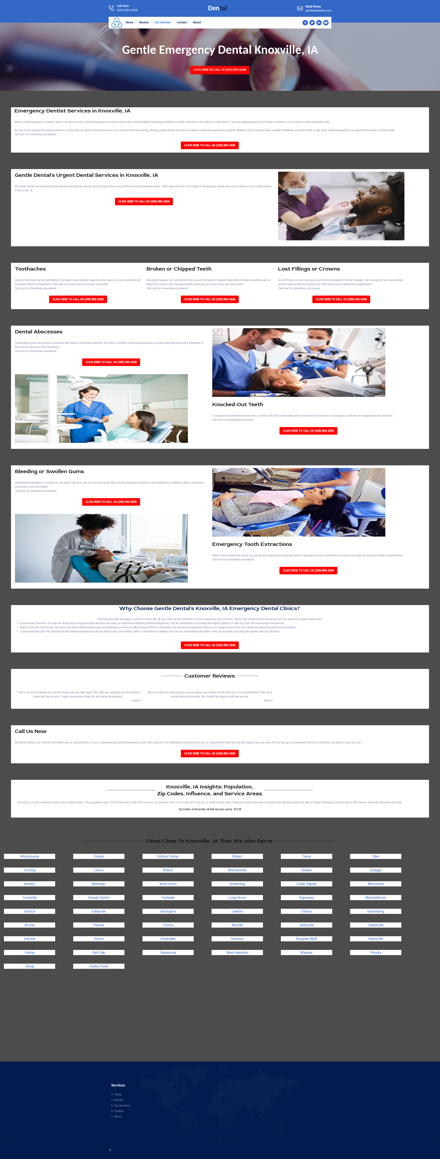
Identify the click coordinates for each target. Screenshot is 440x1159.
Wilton (168, 870)
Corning (29, 870)
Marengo (99, 884)
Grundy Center (98, 898)
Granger (376, 870)
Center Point (98, 966)
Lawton (237, 911)
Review (118, 1100)
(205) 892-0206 (127, 10)
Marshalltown (376, 898)
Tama (306, 856)
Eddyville (99, 911)
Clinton (168, 925)
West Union (168, 884)
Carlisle (29, 939)
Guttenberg (375, 911)
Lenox (98, 870)
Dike (375, 856)
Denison (237, 939)
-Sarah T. (136, 700)
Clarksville (376, 925)
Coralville (30, 898)
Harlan (30, 952)
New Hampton (237, 952)
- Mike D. (267, 700)
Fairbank (168, 898)
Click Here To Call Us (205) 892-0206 (220, 70)
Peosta (375, 952)
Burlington (168, 911)
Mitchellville (237, 870)
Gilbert (237, 856)
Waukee (306, 952)
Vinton (99, 939)
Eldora (306, 911)
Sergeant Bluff (306, 939)
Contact (119, 1111)
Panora (99, 925)
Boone (30, 925)
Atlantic (29, 884)
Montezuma (29, 856)
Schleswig (237, 884)
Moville (237, 925)
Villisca (29, 911)
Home (118, 1094)
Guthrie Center (168, 856)
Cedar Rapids (306, 884)
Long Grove (237, 898)
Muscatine (376, 884)
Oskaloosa (168, 952)
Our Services (122, 1105)
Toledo (99, 856)
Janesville (306, 925)
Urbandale (168, 939)
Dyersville (375, 939)
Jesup (29, 966)
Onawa (306, 870)
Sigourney (306, 898)
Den (217, 8)
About (118, 1116)
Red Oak (98, 952)
